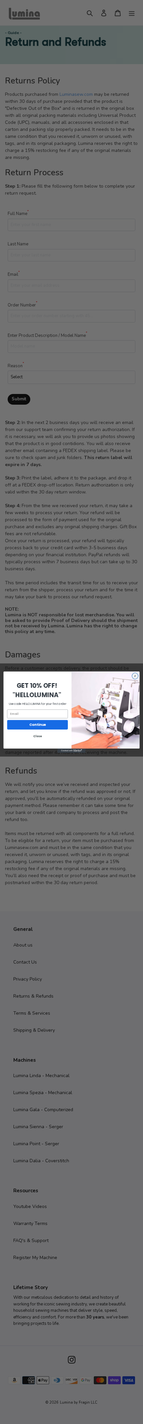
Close (37, 736)
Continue (37, 724)
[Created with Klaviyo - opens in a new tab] (71, 751)
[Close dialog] (135, 676)
